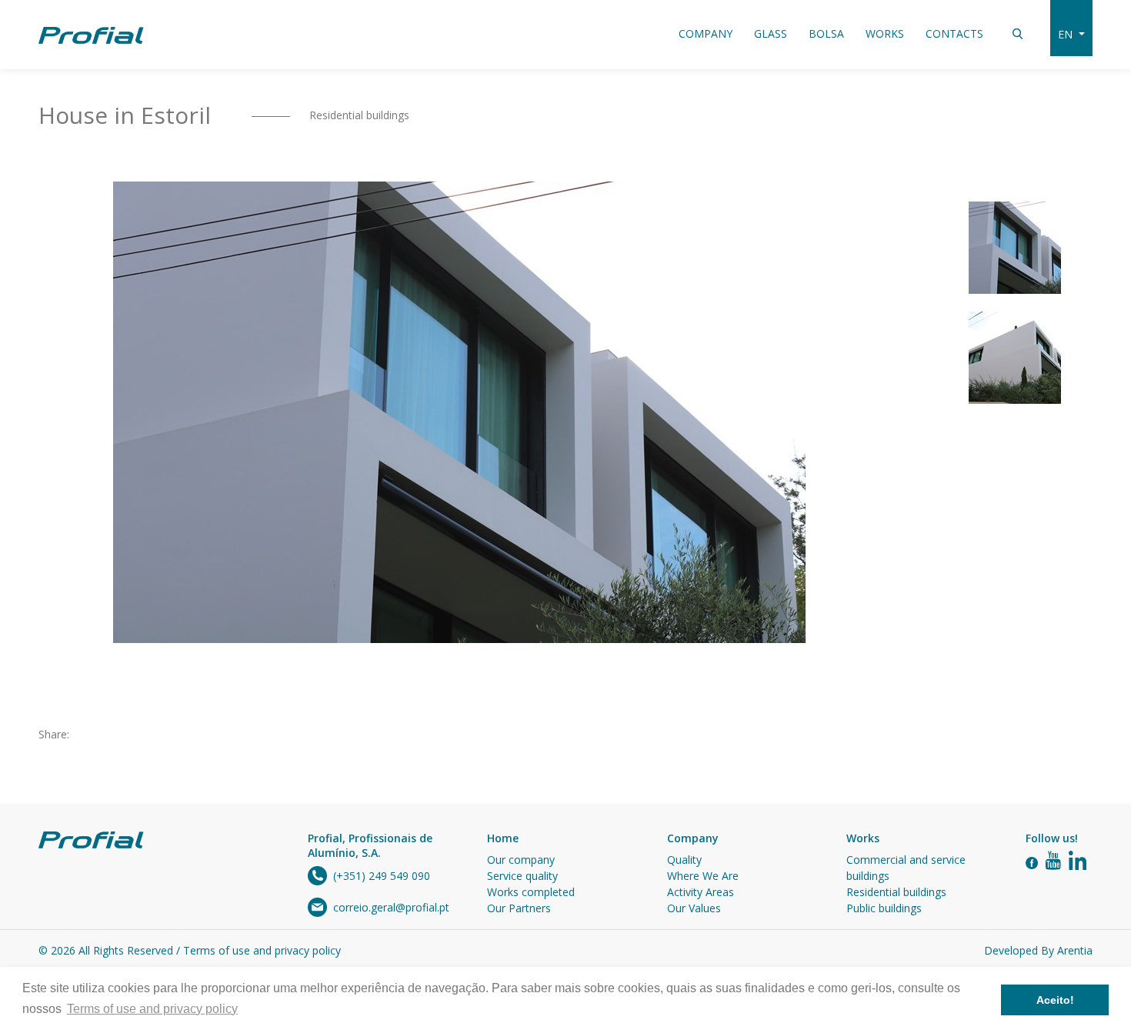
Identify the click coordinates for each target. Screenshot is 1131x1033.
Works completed (531, 892)
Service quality (522, 875)
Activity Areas (700, 892)
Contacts (954, 33)
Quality (684, 859)
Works (885, 33)
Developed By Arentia (1038, 950)
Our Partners (519, 908)
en (1067, 34)
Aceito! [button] (1055, 1000)
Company (705, 33)
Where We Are (703, 875)
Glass (770, 33)
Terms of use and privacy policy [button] (152, 1008)
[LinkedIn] (1077, 861)
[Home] (91, 34)
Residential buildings (359, 115)
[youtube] (1053, 861)
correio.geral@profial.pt (391, 907)
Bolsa (826, 33)
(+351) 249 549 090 (381, 875)
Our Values (694, 908)
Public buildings (884, 908)
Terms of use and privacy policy (262, 950)
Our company (521, 859)
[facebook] (1032, 862)
